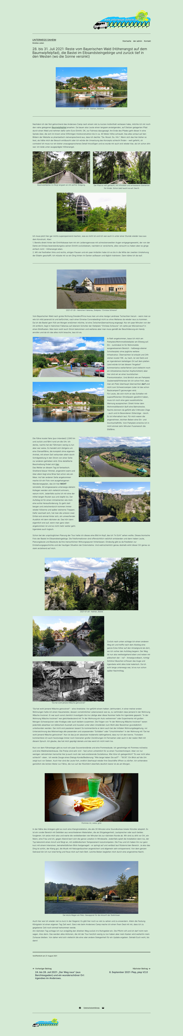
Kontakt (147, 41)
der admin (137, 41)
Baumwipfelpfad (59, 127)
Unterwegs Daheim (44, 39)
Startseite (126, 41)
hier (57, 464)
